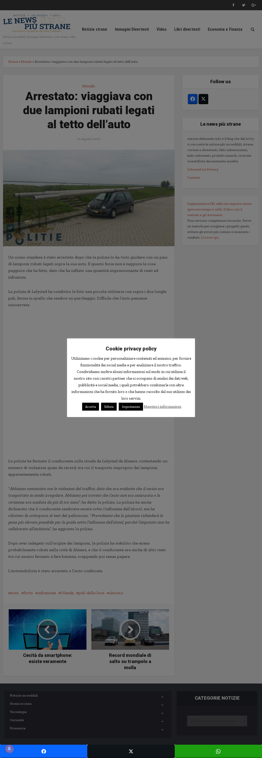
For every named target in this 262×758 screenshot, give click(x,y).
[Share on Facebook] (43, 751)
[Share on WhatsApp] (218, 751)
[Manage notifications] (9, 749)
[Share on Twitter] (130, 751)
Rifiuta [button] (109, 407)
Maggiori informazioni (162, 406)
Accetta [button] (90, 407)
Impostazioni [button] (131, 407)
